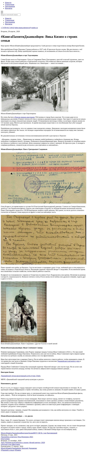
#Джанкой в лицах (7, 450)
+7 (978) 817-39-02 (7, 28)
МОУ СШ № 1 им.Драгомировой (45, 433)
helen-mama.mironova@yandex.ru (26, 28)
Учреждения (9, 4)
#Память (18, 450)
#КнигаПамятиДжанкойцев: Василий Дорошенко (19, 448)
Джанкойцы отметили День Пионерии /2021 (17, 437)
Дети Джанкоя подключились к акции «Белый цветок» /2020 (23, 442)
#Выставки (16, 444)
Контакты (8, 8)
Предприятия (10, 6)
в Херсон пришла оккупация (24, 117)
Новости (8, 2)
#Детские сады (6, 444)
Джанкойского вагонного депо (68, 361)
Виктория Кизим (27, 433)
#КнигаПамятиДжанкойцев (11, 433)
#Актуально (5, 439)
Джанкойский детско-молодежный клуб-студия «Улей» (21, 376)
